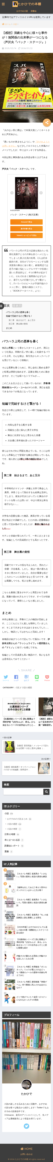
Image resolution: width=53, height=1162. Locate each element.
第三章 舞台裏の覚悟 (18, 324)
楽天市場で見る (26, 229)
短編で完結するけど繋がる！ (19, 316)
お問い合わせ (26, 1154)
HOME (28, 1148)
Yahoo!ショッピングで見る (27, 235)
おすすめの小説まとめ (19, 819)
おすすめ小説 (22, 11)
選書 (8, 851)
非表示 (17, 305)
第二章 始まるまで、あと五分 (22, 320)
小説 (17, 687)
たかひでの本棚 (29, 4)
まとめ (9, 328)
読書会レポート (13, 846)
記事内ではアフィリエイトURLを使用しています (26, 17)
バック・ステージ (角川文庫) (24, 215)
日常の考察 (11, 834)
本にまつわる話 (13, 840)
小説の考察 (13, 829)
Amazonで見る (26, 222)
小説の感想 (27, 687)
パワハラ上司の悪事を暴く (18, 312)
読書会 (34, 11)
